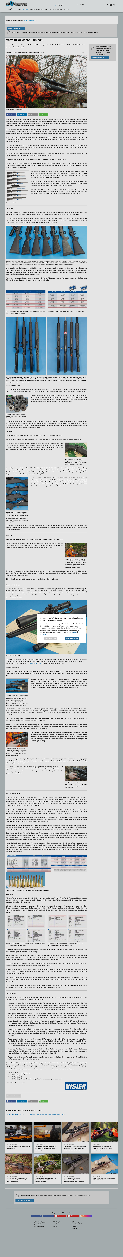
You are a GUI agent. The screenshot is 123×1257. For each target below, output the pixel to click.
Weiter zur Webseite (72, 638)
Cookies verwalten (50, 638)
